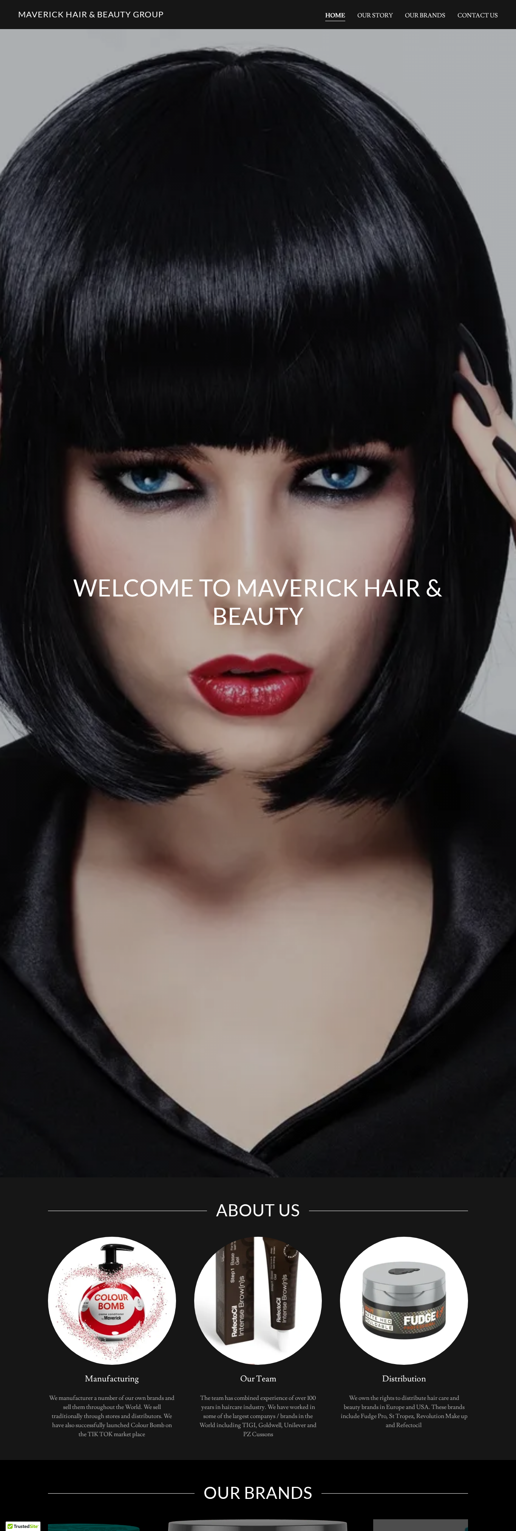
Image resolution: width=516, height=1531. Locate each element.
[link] (91, 15)
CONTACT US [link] (477, 15)
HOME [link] (335, 15)
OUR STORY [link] (375, 15)
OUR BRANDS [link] (425, 15)
